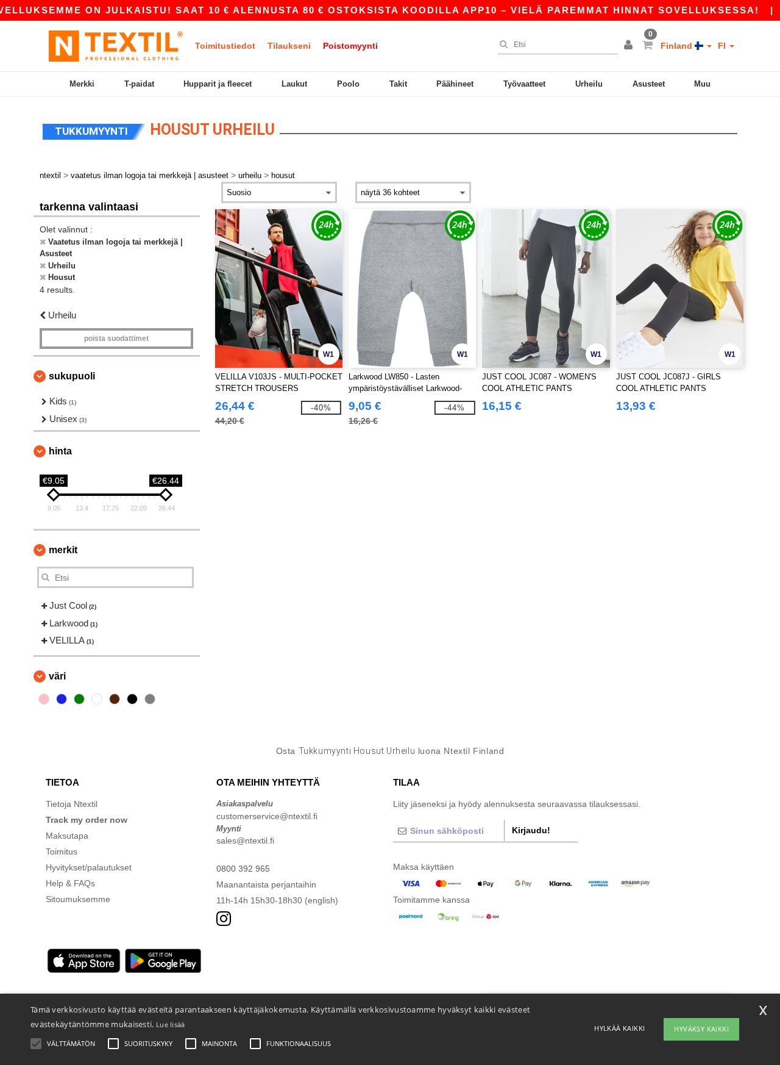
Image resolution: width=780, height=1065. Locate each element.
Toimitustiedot (225, 46)
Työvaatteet (524, 83)
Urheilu (589, 83)
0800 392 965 (243, 868)
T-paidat (139, 83)
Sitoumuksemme (78, 899)
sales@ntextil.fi (245, 840)
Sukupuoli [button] (72, 376)
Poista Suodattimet (116, 338)
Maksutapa (67, 836)
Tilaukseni (289, 46)
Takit (398, 83)
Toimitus (61, 851)
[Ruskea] (114, 699)
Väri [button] (57, 676)
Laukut (294, 83)
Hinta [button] (60, 451)
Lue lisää (170, 1024)
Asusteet (649, 83)
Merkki (81, 83)
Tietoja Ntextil (72, 804)
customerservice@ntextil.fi (266, 816)
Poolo (348, 83)
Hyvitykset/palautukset (89, 867)
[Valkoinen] (96, 699)
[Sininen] (61, 699)
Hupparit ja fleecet (217, 83)
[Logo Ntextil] (116, 45)
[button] (630, 46)
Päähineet (454, 83)
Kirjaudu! (531, 830)
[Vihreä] (79, 699)
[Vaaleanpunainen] (43, 699)
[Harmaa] (149, 699)
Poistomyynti (350, 46)
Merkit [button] (63, 550)
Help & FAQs (70, 883)
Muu (702, 83)
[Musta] (132, 699)
